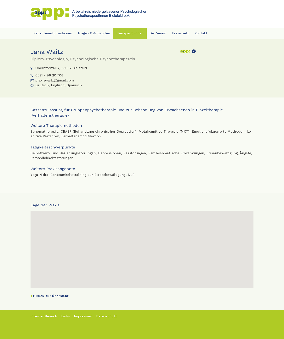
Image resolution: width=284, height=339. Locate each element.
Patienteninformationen (52, 33)
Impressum (83, 316)
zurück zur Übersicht (50, 296)
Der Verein (158, 33)
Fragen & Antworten (94, 33)
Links (65, 316)
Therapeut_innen (130, 33)
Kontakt (201, 33)
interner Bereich (44, 316)
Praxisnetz (180, 33)
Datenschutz (106, 316)
